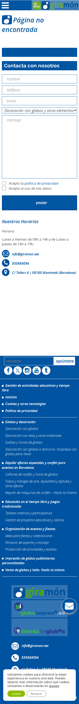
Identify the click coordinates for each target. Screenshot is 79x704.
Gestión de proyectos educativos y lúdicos (34, 520)
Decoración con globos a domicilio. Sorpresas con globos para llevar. (41, 451)
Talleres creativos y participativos (28, 513)
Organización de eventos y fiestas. (30, 529)
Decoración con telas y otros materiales (33, 435)
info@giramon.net (25, 254)
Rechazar (36, 693)
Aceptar (16, 693)
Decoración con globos (21, 428)
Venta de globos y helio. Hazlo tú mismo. (35, 570)
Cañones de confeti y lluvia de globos (31, 474)
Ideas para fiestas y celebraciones (28, 535)
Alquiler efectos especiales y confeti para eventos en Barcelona (33, 465)
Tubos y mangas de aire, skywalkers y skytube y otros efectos (38, 483)
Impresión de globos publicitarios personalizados (28, 560)
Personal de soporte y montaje (27, 542)
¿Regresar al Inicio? (27, 52)
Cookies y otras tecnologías (25, 403)
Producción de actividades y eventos (30, 549)
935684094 (20, 263)
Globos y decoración (20, 422)
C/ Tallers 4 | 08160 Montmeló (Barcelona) (44, 272)
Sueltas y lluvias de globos (23, 442)
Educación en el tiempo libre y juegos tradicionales (31, 504)
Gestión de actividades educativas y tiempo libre (36, 387)
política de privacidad (41, 183)
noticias (11, 397)
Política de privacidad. (21, 410)
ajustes (54, 686)
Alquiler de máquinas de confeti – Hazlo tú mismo (41, 492)
